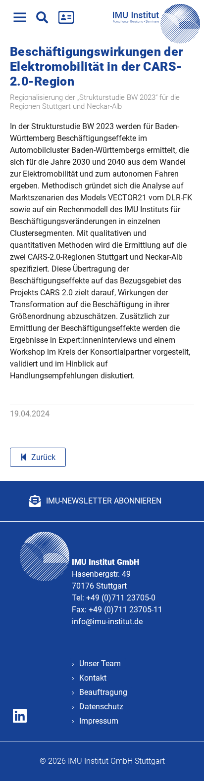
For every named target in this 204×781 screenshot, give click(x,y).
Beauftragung (103, 692)
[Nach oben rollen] (182, 759)
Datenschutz (101, 706)
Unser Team (100, 663)
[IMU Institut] (158, 17)
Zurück (43, 457)
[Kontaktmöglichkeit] (66, 17)
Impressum (98, 721)
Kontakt (92, 678)
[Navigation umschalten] (20, 17)
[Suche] (42, 17)
